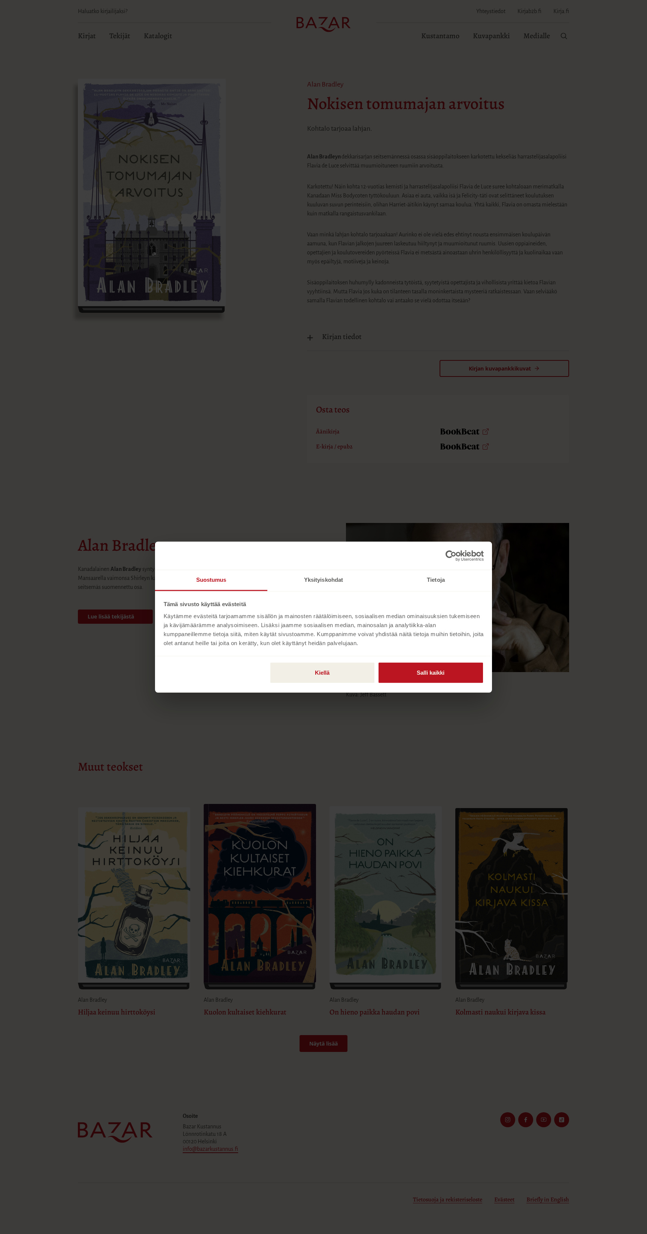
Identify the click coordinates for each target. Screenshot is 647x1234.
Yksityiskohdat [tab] (323, 580)
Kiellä (322, 672)
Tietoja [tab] (436, 580)
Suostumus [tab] (211, 580)
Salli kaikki (430, 672)
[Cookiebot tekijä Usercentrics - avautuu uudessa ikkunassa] (451, 555)
